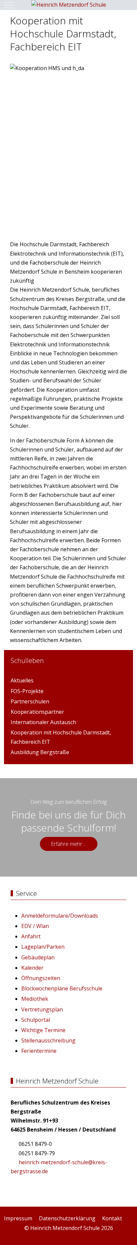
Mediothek (34, 998)
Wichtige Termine (43, 1030)
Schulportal (35, 1019)
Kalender (32, 967)
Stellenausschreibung (48, 1040)
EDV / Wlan (35, 926)
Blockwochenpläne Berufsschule (61, 988)
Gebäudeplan (38, 957)
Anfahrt (31, 936)
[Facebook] (115, 1235)
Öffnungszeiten (40, 978)
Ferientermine (39, 1050)
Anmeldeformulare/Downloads (59, 915)
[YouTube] (129, 1235)
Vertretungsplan (42, 1009)
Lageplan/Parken (43, 946)
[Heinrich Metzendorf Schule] (68, 4)
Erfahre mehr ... (68, 844)
